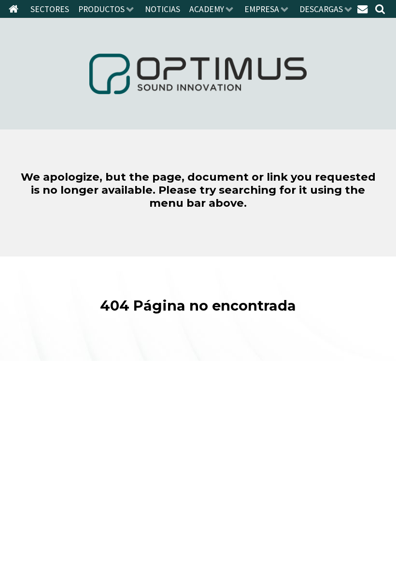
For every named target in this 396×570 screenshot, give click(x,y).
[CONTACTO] (363, 8)
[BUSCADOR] (381, 8)
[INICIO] (15, 8)
